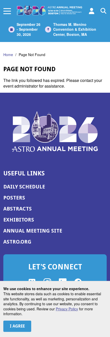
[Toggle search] (104, 11)
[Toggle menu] (7, 11)
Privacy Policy (67, 308)
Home (8, 54)
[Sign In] (92, 11)
